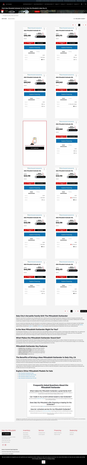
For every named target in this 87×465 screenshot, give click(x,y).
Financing (57, 430)
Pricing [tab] (38, 51)
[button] (44, 28)
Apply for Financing (57, 432)
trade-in (31, 326)
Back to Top (83, 311)
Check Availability (40, 89)
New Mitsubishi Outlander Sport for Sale (27, 378)
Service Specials (42, 434)
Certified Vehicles (26, 436)
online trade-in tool (40, 398)
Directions (72, 434)
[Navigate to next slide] (86, 12)
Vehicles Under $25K (27, 437)
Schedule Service (42, 432)
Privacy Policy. (51, 458)
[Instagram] (5, 445)
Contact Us (7, 433)
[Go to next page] (83, 25)
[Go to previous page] (75, 25)
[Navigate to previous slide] (1, 12)
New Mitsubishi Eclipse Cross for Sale (26, 376)
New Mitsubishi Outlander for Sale (26, 373)
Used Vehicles (25, 434)
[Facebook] (3, 445)
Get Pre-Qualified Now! (35, 148)
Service (41, 430)
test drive (40, 326)
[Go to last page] (85, 25)
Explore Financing (34, 47)
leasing (81, 324)
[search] (85, 4)
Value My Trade (57, 434)
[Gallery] (43, 11)
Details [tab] (31, 51)
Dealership (73, 430)
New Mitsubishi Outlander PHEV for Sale (27, 374)
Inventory (26, 430)
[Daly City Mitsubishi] (7, 4)
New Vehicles (25, 432)
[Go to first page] (73, 25)
